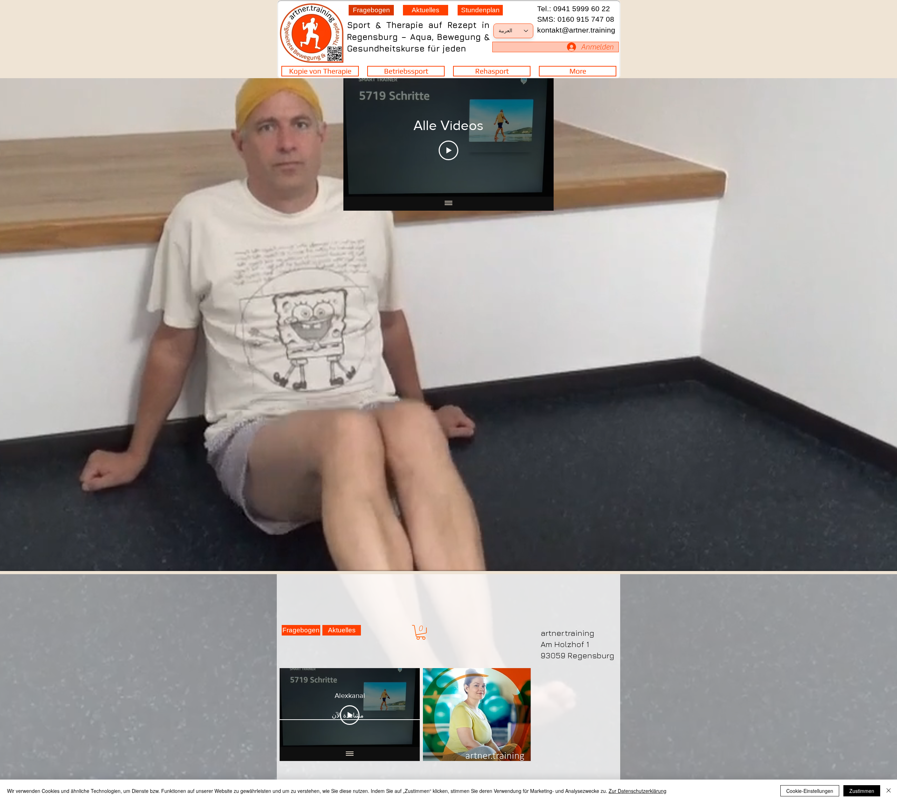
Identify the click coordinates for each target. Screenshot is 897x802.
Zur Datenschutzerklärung (637, 790)
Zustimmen (861, 790)
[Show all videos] (448, 204)
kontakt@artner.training (576, 30)
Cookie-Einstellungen (809, 790)
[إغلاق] (888, 790)
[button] (421, 632)
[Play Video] (448, 150)
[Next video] (358, 137)
